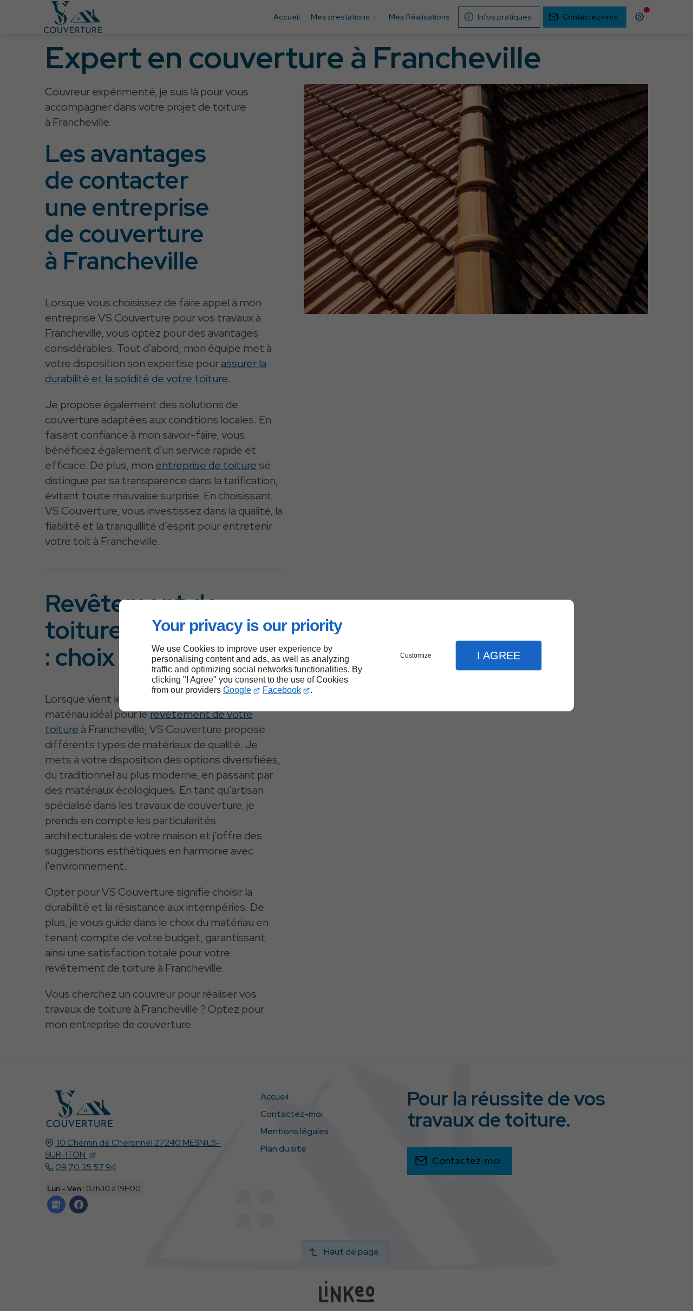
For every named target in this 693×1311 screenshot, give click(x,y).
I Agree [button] (498, 655)
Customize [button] (416, 655)
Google (237, 690)
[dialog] (346, 656)
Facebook (282, 690)
